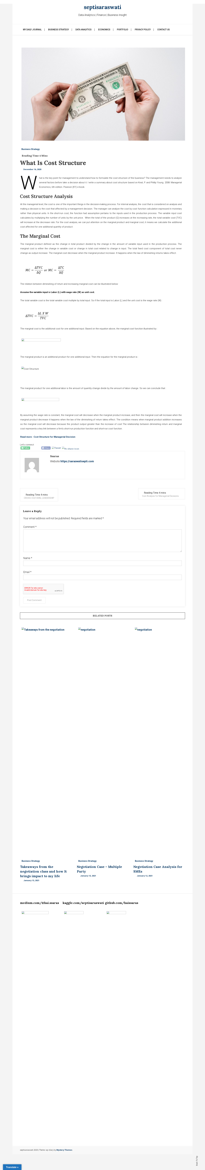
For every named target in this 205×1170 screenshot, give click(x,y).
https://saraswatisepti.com (77, 461)
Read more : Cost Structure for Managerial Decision (47, 437)
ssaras (54, 456)
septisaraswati (102, 7)
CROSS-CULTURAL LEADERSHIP (39, 498)
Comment (29, 526)
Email (27, 572)
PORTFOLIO (122, 29)
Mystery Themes (64, 1150)
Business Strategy (58, 29)
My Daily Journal (32, 29)
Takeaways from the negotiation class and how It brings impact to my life (43, 871)
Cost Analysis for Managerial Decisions (160, 496)
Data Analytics (83, 29)
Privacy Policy (143, 29)
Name (27, 558)
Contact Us (163, 29)
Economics (104, 29)
